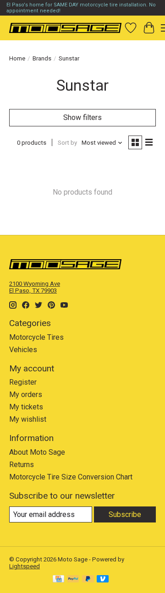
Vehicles (23, 349)
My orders (25, 394)
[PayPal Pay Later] (88, 579)
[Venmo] (103, 579)
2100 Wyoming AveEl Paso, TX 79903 (34, 287)
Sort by (67, 142)
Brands (42, 58)
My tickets (26, 407)
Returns (21, 464)
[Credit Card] (58, 579)
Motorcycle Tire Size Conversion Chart (70, 477)
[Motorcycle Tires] (65, 27)
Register (23, 382)
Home (17, 58)
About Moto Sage (37, 452)
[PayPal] (73, 579)
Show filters (82, 117)
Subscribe (125, 514)
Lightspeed (24, 566)
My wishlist (27, 419)
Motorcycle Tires (36, 337)
